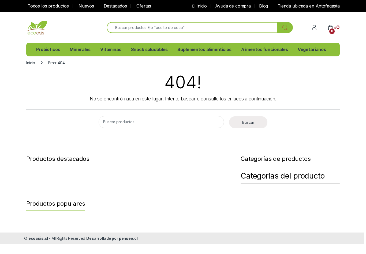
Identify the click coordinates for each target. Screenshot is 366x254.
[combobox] (192, 27)
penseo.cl (128, 238)
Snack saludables (149, 49)
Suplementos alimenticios (204, 49)
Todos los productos (47, 6)
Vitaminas (110, 49)
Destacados (114, 6)
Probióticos (48, 49)
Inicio (201, 6)
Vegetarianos (312, 49)
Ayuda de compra (233, 6)
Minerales (80, 49)
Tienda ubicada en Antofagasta (308, 6)
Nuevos (85, 6)
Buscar (248, 122)
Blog (263, 6)
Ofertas (143, 6)
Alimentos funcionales (264, 49)
